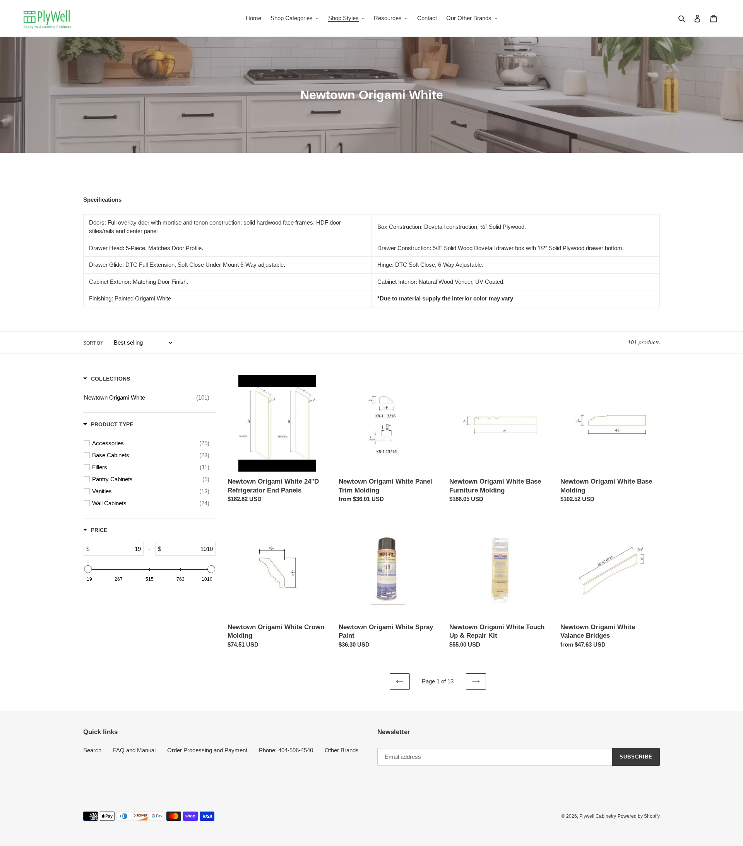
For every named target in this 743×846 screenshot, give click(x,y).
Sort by (93, 343)
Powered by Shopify (639, 816)
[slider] (88, 569)
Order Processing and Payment (207, 750)
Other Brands (342, 750)
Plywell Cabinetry (597, 816)
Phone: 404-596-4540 (286, 750)
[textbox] (116, 548)
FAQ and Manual (134, 750)
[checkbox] (146, 397)
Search (92, 750)
